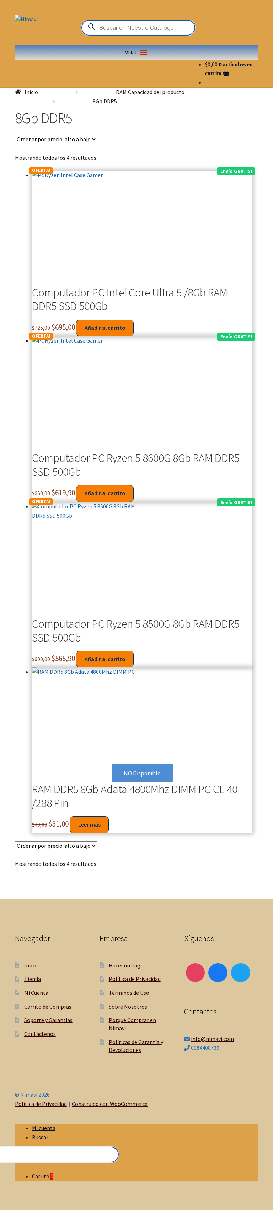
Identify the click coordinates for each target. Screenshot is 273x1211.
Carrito (42, 1176)
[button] (130, 52)
